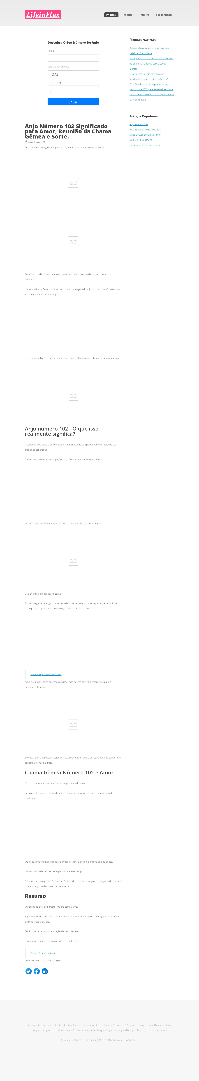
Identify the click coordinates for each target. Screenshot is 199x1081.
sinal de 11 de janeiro (141, 139)
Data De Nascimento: (59, 66)
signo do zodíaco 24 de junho (145, 134)
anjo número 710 (139, 124)
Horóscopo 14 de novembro (145, 144)
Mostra (145, 14)
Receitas (129, 14)
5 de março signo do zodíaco (145, 129)
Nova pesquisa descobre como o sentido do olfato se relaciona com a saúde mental (151, 63)
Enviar (73, 102)
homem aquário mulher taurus (45, 674)
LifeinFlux (43, 14)
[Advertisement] (73, 328)
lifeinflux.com (115, 1039)
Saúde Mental (164, 14)
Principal (111, 14)
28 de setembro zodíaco (42, 952)
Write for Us (132, 1039)
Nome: (51, 50)
